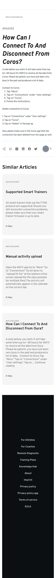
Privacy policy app (28, 493)
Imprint (28, 480)
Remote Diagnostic (28, 453)
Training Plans (28, 460)
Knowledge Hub (28, 466)
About (28, 473)
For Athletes (28, 440)
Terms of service (28, 500)
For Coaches (28, 446)
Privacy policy (28, 486)
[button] (47, 149)
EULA (28, 506)
